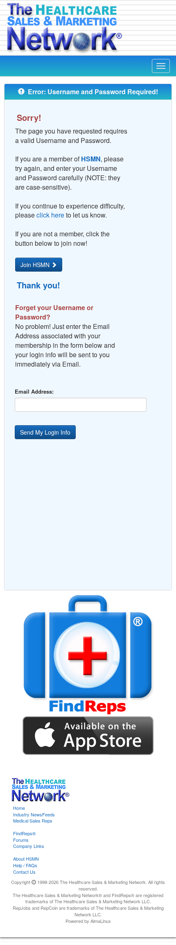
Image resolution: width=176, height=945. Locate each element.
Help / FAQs (25, 865)
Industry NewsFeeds (34, 814)
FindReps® (24, 833)
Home (19, 807)
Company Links (28, 846)
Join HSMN (35, 265)
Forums (21, 839)
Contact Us (24, 871)
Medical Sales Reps (32, 820)
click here (50, 215)
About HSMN (26, 858)
